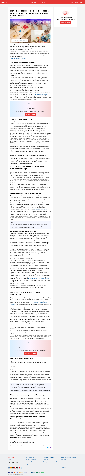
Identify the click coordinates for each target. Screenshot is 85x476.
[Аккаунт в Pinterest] (19, 467)
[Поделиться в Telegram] (48, 447)
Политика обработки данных (68, 457)
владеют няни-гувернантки (41, 209)
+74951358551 (33, 2)
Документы (63, 459)
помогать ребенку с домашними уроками (39, 278)
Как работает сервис (48, 457)
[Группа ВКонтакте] (9, 467)
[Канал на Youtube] (15, 467)
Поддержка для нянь (31, 464)
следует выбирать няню (41, 94)
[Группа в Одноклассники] (11, 467)
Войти (81, 2)
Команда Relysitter (26, 441)
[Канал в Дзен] (13, 467)
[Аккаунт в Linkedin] (21, 467)
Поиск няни (43, 2)
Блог (62, 462)
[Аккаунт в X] (17, 467)
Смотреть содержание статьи (18, 58)
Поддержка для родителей (50, 462)
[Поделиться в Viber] (50, 447)
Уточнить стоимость (30, 353)
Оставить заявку (30, 114)
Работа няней (74, 2)
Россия (64, 467)
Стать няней (29, 462)
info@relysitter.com (13, 460)
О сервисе (45, 459)
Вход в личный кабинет (32, 457)
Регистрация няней (31, 459)
